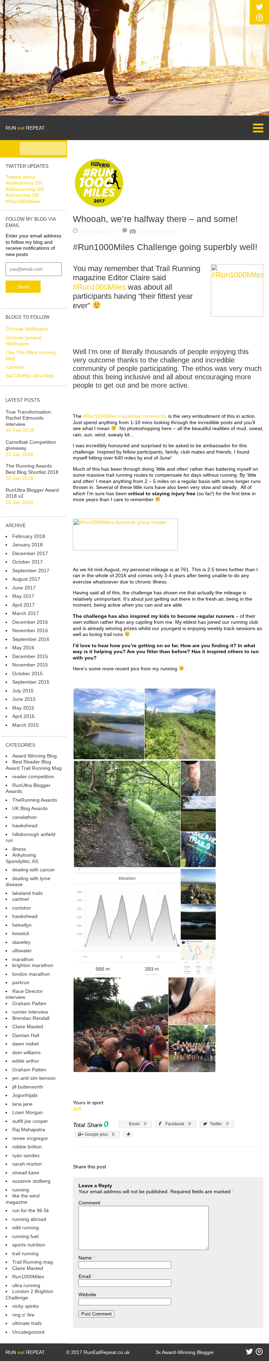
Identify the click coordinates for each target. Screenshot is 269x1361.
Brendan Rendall (30, 1018)
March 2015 (25, 725)
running (20, 1190)
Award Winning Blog (34, 756)
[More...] (128, 1134)
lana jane (22, 1104)
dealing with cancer (33, 869)
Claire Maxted (27, 1026)
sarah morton (27, 1164)
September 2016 (30, 639)
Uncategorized (28, 1332)
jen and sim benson (34, 1078)
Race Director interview (24, 994)
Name (86, 1257)
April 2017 (23, 605)
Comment (89, 1202)
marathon (23, 959)
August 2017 (26, 579)
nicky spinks (25, 1306)
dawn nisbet (25, 1043)
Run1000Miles (28, 1276)
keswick (20, 933)
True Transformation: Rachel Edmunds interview (29, 418)
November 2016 (30, 630)
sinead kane (25, 1172)
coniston (21, 908)
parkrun (20, 982)
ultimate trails (27, 1323)
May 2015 (23, 708)
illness (19, 849)
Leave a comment (157, 231)
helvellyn (22, 925)
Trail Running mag (32, 1262)
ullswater (22, 950)
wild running (25, 1227)
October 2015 (27, 673)
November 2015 (30, 665)
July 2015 (23, 690)
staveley (21, 942)
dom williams (26, 1052)
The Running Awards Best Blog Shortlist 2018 (32, 469)
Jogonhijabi (24, 1095)
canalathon (24, 817)
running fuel (25, 1236)
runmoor (15, 367)
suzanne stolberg (31, 1181)
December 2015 (30, 656)
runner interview (30, 1012)
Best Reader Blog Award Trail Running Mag (34, 765)
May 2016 (23, 647)
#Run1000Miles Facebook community (125, 416)
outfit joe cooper (30, 1121)
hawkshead (24, 825)
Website (87, 1294)
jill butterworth (27, 1087)
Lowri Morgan (27, 1112)
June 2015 (24, 699)
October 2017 (27, 562)
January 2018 (27, 544)
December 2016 (30, 622)
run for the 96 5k (30, 1210)
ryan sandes (26, 1155)
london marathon (31, 974)
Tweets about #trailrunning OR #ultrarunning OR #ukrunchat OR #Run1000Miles (25, 189)
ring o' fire (23, 1315)
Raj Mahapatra (28, 1129)
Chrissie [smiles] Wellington (24, 341)
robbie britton (27, 1146)
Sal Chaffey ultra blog (29, 375)
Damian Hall (25, 1035)
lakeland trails (27, 893)
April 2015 (23, 716)
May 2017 (23, 596)
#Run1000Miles (99, 287)
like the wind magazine (23, 1199)
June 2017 (24, 587)
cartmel (20, 899)
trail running (25, 1253)
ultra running (26, 1285)
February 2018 (28, 536)
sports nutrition (28, 1245)
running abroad (29, 1219)
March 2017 (25, 613)
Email (86, 1276)
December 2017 (30, 553)
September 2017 (30, 570)
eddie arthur (25, 1061)
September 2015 (30, 682)
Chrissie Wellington (27, 329)
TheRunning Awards (34, 800)
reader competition (33, 776)
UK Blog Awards (30, 808)
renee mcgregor (30, 1138)
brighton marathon (32, 965)
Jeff (77, 1109)
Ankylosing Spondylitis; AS (22, 858)
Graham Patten (29, 1003)
